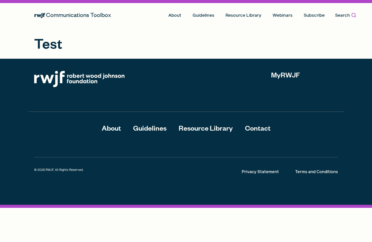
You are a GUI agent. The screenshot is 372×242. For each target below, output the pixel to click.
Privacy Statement (260, 172)
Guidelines (150, 128)
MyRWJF (285, 74)
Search (342, 15)
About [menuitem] (174, 15)
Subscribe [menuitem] (314, 15)
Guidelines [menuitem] (203, 15)
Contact (258, 128)
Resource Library (206, 128)
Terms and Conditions (316, 172)
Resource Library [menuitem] (243, 15)
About (111, 128)
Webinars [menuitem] (283, 15)
